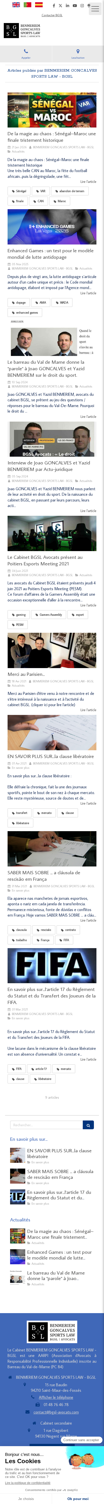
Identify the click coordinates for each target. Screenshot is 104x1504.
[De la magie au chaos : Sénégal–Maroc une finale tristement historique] (52, 110)
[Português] (27, 4)
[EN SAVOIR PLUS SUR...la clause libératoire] (52, 732)
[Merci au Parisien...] (52, 650)
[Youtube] (75, 7)
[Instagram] (82, 7)
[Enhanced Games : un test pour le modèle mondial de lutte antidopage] (52, 226)
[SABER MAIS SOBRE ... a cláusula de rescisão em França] (52, 848)
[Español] (39, 4)
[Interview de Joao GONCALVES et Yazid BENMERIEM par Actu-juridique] (52, 439)
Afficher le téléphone (56, 1397)
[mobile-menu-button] (95, 9)
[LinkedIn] (67, 7)
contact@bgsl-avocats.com (56, 1412)
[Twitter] (60, 7)
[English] (16, 4)
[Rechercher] (88, 1124)
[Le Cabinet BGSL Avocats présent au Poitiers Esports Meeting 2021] (52, 533)
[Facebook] (54, 7)
